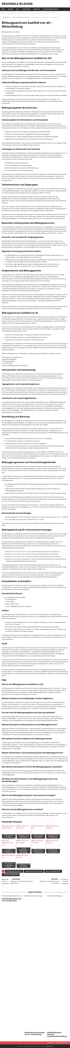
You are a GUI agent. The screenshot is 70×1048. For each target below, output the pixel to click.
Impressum (50, 1042)
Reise (17, 9)
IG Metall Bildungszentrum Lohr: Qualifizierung (11, 900)
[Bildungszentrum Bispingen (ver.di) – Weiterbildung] (35, 963)
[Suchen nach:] (59, 12)
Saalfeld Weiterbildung (53, 871)
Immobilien (36, 9)
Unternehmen (26, 9)
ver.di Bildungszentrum (10, 874)
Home (3, 9)
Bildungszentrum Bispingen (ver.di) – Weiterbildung (35, 1033)
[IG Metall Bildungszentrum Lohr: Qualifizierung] (12, 896)
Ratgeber (10, 9)
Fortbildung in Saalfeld (14, 871)
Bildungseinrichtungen (50, 9)
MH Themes (50, 1046)
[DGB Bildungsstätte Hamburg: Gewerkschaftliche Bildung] (57, 963)
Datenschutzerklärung (62, 1042)
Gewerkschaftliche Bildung (33, 871)
